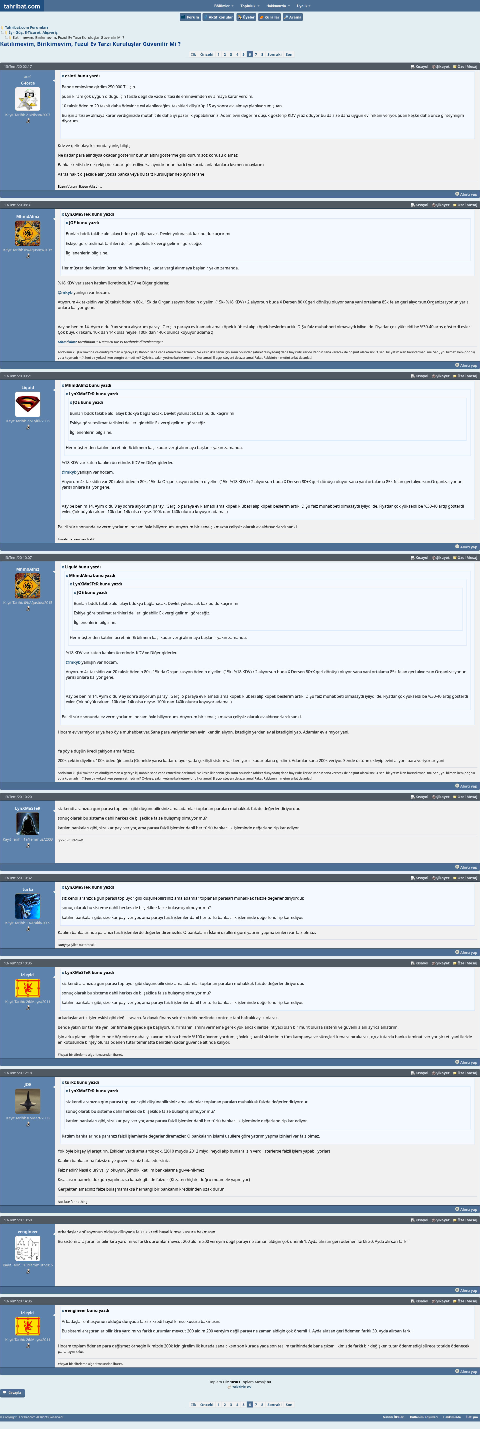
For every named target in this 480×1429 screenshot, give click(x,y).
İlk (193, 54)
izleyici (27, 974)
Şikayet (443, 66)
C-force (28, 83)
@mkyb (65, 292)
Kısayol (422, 66)
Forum (193, 17)
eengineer (28, 1231)
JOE (27, 1084)
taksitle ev (241, 1387)
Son (289, 54)
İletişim (472, 1417)
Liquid (28, 387)
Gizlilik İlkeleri (393, 1417)
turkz (27, 889)
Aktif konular (221, 17)
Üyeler (249, 17)
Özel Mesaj (467, 66)
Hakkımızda (452, 1417)
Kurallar (272, 17)
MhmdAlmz (27, 216)
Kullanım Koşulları (424, 1417)
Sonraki (275, 54)
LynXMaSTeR (27, 808)
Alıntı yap (468, 194)
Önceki (206, 54)
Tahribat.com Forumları (26, 27)
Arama (295, 17)
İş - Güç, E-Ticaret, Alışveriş (33, 32)
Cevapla (14, 1392)
